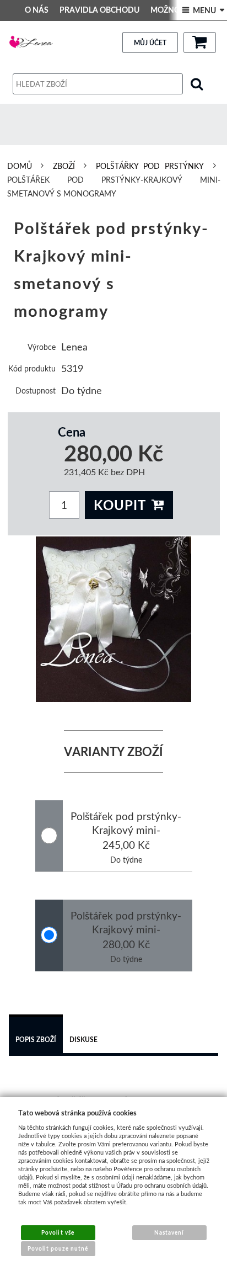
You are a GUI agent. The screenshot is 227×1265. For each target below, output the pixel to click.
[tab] (36, 1035)
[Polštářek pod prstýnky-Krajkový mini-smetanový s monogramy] (114, 619)
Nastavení (169, 1232)
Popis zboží (35, 1039)
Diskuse (83, 1039)
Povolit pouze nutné (58, 1248)
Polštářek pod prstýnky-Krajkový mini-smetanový (126, 830)
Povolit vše (57, 1232)
